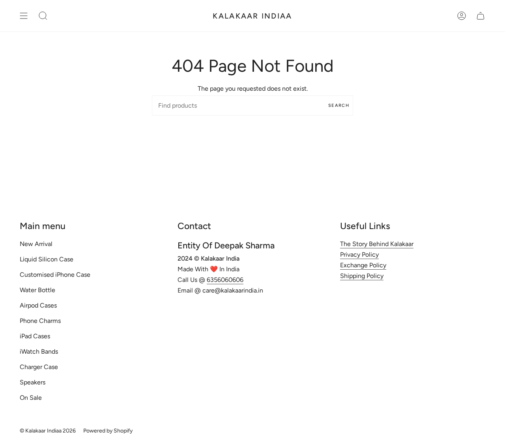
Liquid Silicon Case (46, 259)
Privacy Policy (359, 254)
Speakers (32, 382)
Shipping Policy (361, 276)
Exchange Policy (363, 265)
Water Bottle (37, 290)
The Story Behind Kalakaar (376, 244)
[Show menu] (24, 16)
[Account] (461, 16)
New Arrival (36, 244)
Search (338, 105)
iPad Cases (35, 336)
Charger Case (39, 367)
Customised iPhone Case (55, 274)
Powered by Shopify (108, 430)
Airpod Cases (38, 305)
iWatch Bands (39, 351)
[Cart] (480, 16)
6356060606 (225, 279)
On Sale (31, 397)
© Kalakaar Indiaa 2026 (48, 430)
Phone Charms (40, 320)
